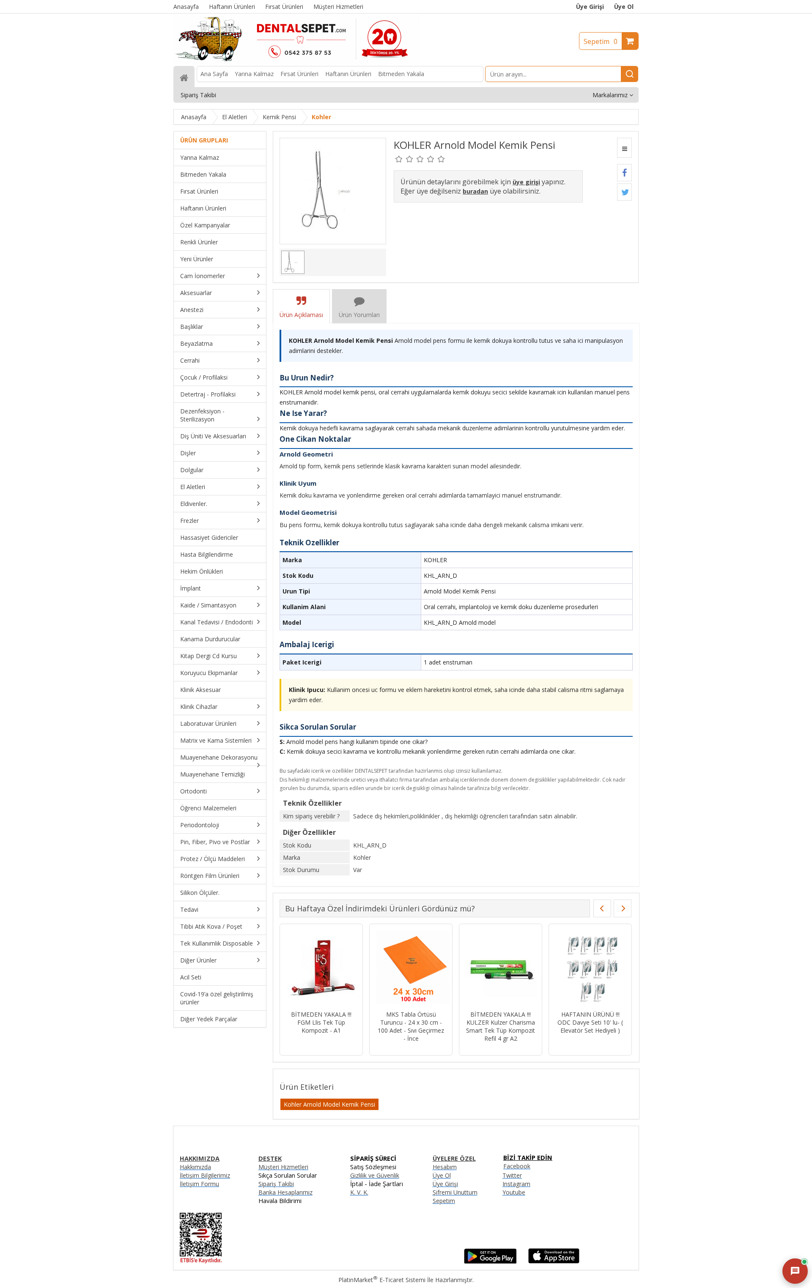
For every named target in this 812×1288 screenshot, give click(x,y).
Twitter (512, 1175)
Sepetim (600, 41)
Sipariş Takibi (276, 1184)
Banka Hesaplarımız (285, 1192)
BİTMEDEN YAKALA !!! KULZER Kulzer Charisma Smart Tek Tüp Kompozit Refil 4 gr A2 (484, 1026)
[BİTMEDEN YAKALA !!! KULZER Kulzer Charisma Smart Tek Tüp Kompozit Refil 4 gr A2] (484, 968)
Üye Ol (624, 7)
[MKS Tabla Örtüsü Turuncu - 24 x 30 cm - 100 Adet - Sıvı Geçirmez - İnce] (394, 968)
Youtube (513, 1192)
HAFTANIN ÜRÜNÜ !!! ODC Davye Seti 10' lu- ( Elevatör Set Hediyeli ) (573, 1022)
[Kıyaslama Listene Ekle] (624, 148)
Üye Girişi (590, 7)
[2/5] (404, 159)
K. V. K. (359, 1192)
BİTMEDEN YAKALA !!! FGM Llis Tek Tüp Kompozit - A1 (304, 1022)
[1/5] (399, 159)
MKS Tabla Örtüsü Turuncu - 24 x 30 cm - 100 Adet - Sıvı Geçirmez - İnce (394, 1026)
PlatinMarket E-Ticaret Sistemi (381, 1280)
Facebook (516, 1166)
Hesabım (445, 1167)
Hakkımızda (195, 1167)
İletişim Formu (199, 1184)
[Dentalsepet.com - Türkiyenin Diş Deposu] (296, 62)
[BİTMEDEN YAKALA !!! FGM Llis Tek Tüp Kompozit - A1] (305, 968)
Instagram (516, 1184)
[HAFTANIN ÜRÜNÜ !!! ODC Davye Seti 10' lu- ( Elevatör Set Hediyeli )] (574, 968)
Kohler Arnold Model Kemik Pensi (329, 1104)
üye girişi (526, 182)
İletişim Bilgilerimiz (205, 1175)
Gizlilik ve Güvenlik (374, 1175)
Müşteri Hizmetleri (283, 1167)
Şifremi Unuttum (455, 1192)
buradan (475, 191)
